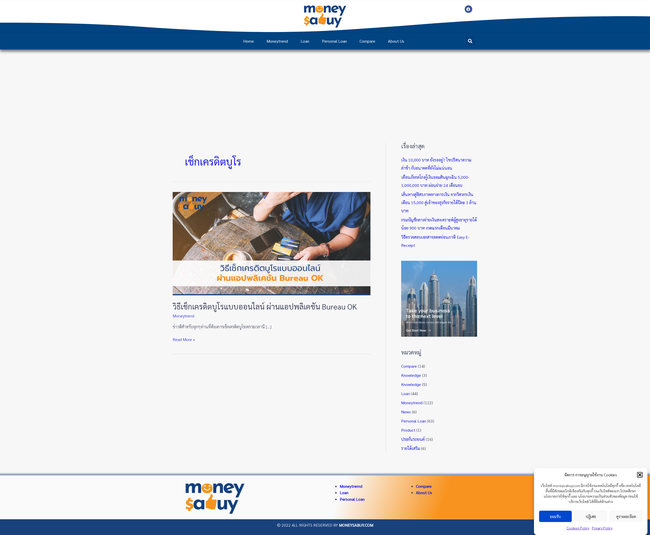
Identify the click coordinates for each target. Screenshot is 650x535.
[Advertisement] (325, 87)
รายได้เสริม (410, 448)
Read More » (184, 339)
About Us (396, 41)
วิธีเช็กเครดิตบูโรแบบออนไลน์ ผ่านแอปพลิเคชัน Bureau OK (265, 306)
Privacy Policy (602, 528)
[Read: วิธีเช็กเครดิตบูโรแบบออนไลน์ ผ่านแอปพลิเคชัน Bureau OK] (271, 243)
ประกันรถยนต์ (413, 439)
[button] (639, 474)
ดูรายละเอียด (626, 516)
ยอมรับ (555, 516)
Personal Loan (334, 41)
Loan (305, 41)
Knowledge (411, 375)
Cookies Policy (578, 528)
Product (408, 430)
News (406, 411)
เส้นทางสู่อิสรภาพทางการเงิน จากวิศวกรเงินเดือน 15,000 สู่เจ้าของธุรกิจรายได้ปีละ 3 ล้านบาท (438, 202)
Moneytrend (277, 41)
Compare (367, 41)
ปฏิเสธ (591, 516)
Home (248, 41)
